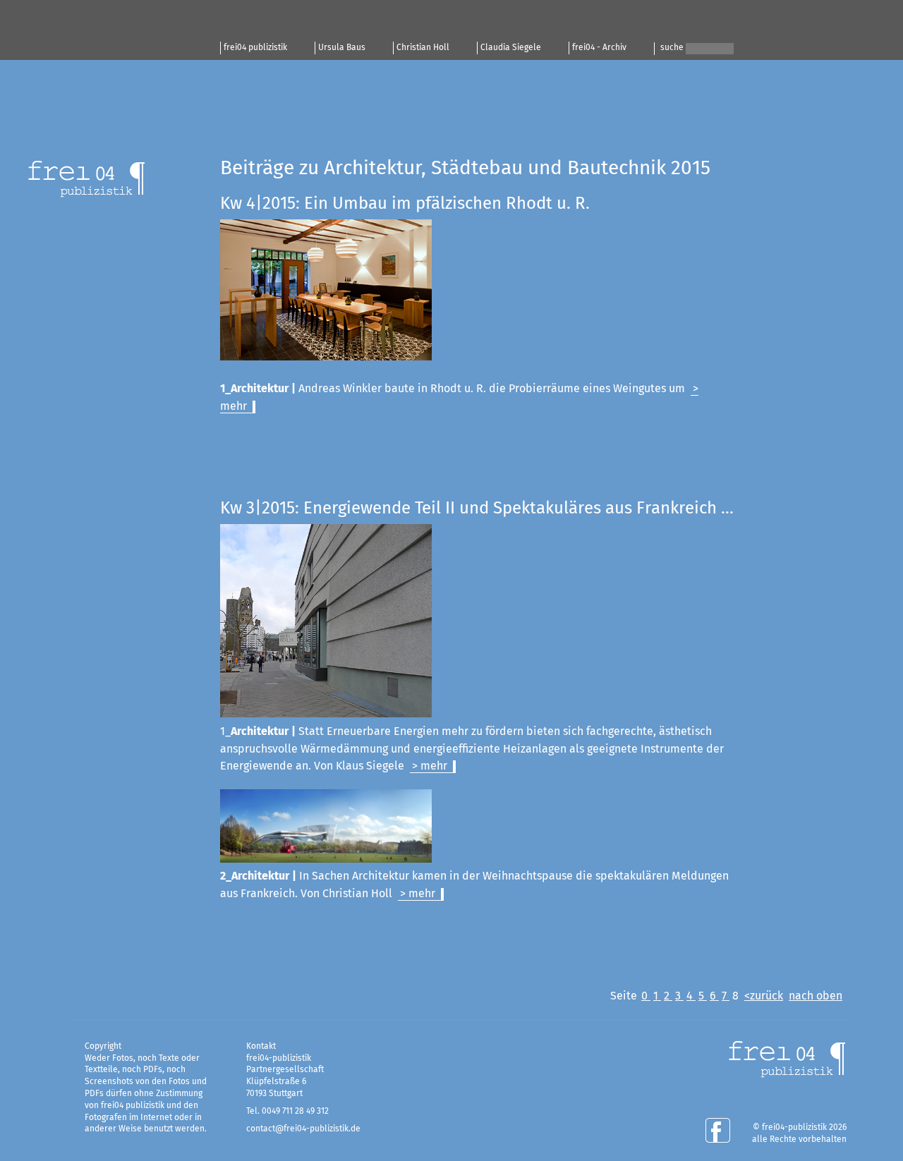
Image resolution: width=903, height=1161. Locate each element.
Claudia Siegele (510, 48)
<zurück (763, 996)
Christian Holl (422, 48)
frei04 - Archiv (599, 48)
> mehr (429, 766)
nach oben (815, 996)
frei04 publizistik (255, 48)
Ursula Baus (341, 48)
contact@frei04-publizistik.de (303, 1129)
